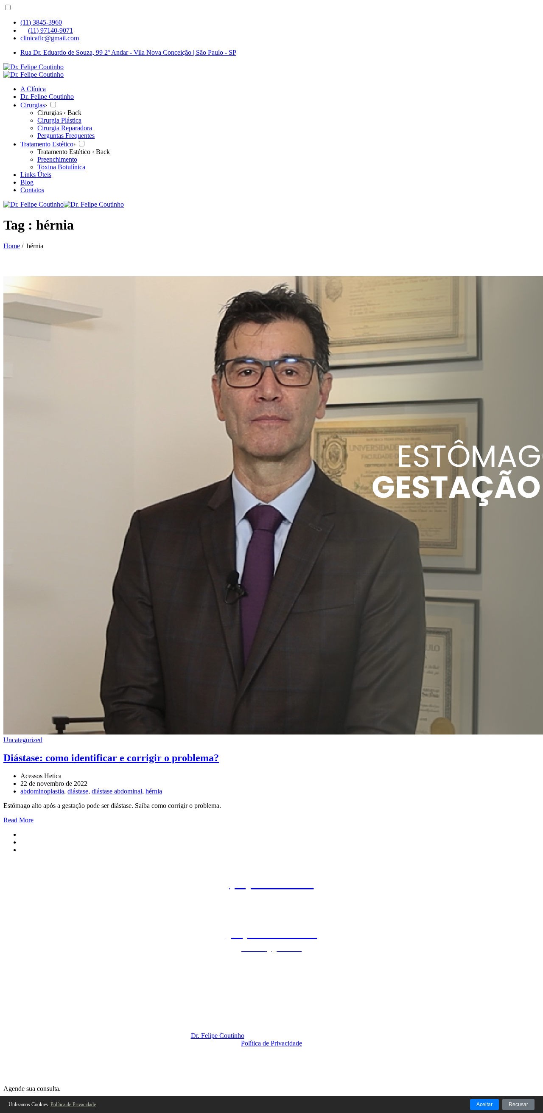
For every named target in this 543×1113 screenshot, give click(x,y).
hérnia (154, 791)
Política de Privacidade (271, 1043)
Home (11, 246)
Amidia (275, 1050)
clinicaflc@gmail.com (49, 38)
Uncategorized (22, 739)
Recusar (518, 1104)
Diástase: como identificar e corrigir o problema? (111, 757)
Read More (18, 820)
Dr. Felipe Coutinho (217, 1035)
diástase (77, 791)
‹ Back (72, 112)
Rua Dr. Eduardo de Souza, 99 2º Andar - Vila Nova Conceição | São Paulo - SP (128, 52)
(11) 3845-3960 (41, 22)
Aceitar (484, 1104)
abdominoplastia (42, 791)
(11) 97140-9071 (50, 30)
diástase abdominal (117, 791)
